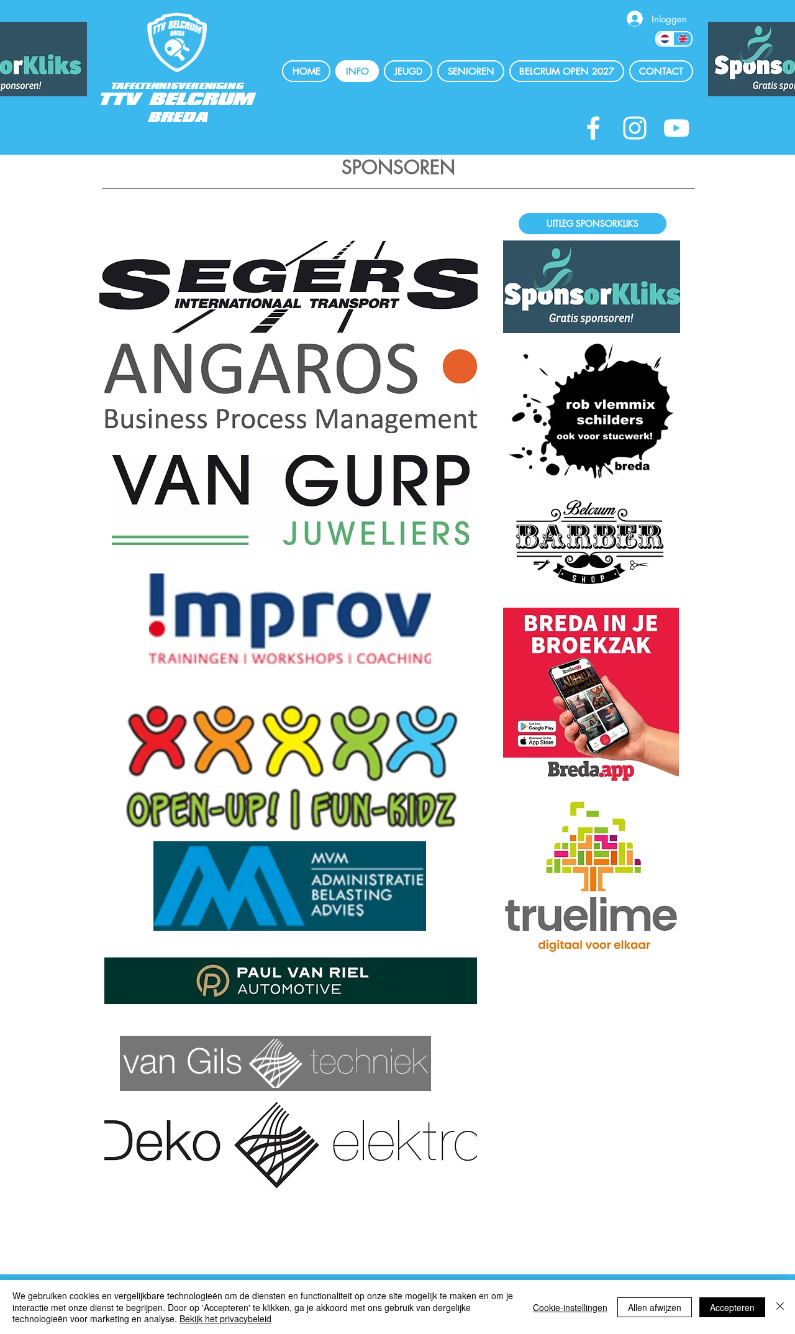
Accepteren (732, 1307)
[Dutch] (665, 38)
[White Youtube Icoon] (676, 128)
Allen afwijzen (654, 1307)
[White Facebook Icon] (593, 128)
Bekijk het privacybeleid (225, 1318)
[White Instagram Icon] (634, 128)
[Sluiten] (780, 1307)
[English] (683, 38)
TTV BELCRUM (178, 99)
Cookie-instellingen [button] (570, 1307)
